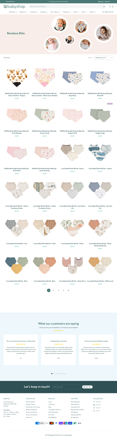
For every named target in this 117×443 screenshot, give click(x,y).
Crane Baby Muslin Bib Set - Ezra (17, 233)
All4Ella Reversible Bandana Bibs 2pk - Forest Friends (44, 120)
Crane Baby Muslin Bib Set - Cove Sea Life (100, 195)
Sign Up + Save (87, 387)
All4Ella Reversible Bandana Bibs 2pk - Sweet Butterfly (44, 158)
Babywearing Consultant (77, 410)
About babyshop (75, 402)
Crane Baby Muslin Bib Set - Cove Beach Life (72, 195)
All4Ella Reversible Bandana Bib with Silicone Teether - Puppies (17, 83)
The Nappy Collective (54, 410)
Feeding (43, 12)
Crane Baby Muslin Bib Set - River (17, 269)
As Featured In (75, 417)
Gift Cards (51, 415)
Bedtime (22, 12)
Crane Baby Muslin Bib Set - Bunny (72, 158)
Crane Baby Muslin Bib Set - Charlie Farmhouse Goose (17, 195)
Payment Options (30, 404)
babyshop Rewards (76, 415)
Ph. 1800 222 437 (107, 12)
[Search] (104, 6)
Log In (50, 402)
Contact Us (29, 417)
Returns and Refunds (31, 410)
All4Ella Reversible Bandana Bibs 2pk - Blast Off (100, 83)
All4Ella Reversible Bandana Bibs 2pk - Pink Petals (17, 158)
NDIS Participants (53, 412)
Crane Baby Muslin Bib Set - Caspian (100, 158)
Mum (75, 12)
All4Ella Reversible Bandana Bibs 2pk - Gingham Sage (100, 120)
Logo (14, 6)
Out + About (54, 12)
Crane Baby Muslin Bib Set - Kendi (44, 233)
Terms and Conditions (32, 415)
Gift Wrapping (52, 417)
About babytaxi (75, 404)
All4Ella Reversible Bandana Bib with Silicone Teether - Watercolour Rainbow (44, 83)
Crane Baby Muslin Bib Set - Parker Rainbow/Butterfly (100, 233)
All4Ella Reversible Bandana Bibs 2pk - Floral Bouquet (17, 120)
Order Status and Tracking (33, 407)
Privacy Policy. (68, 435)
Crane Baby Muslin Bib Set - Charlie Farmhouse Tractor (44, 195)
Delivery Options (30, 402)
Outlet (91, 12)
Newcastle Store (10, 1)
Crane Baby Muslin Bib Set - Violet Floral (72, 269)
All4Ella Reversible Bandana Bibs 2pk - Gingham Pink (72, 120)
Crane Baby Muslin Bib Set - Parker (72, 233)
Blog (49, 407)
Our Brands (51, 404)
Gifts (83, 12)
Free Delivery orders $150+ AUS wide (58, 2)
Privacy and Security (31, 412)
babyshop (51, 435)
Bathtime (12, 12)
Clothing (33, 12)
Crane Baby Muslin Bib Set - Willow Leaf (100, 269)
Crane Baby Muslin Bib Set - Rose (44, 269)
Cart (112, 6)
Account (110, 6)
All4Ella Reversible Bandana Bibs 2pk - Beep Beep (72, 83)
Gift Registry (74, 412)
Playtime (66, 12)
